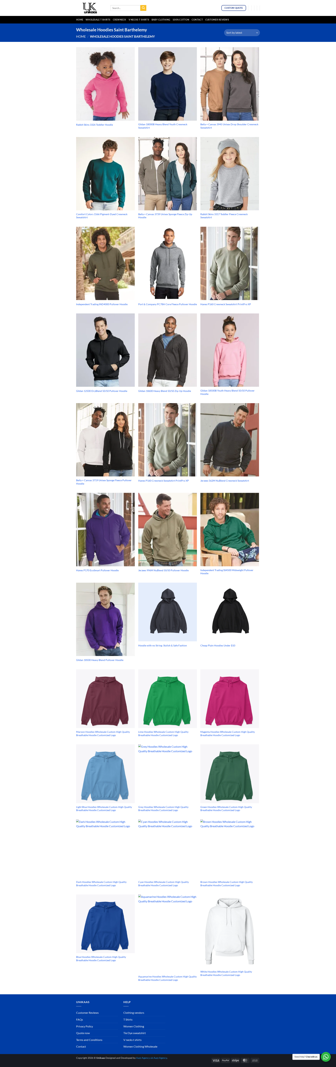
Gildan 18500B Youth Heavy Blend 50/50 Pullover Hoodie (227, 392)
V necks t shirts (132, 1039)
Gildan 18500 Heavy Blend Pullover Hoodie (99, 659)
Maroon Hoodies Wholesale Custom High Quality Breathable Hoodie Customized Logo (103, 733)
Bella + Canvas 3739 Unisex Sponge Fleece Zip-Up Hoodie (165, 216)
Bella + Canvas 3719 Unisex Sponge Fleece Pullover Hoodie (104, 482)
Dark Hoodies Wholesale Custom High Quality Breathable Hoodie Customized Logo (101, 883)
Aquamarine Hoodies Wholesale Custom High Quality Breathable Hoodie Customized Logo (167, 978)
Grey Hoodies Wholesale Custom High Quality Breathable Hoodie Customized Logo (163, 808)
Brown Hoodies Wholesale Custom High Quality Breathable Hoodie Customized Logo (226, 883)
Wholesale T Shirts (98, 19)
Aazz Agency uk (144, 1057)
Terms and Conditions (89, 1039)
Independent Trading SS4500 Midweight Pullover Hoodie (226, 572)
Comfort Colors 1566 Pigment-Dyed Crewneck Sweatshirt (101, 216)
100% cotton (181, 19)
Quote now (83, 1033)
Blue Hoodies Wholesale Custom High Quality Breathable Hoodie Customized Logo (101, 958)
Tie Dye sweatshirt (134, 1033)
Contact (197, 19)
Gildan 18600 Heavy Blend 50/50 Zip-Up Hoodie (164, 390)
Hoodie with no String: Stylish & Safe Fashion (162, 645)
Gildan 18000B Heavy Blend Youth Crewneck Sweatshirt (162, 126)
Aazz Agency (160, 1057)
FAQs (79, 1019)
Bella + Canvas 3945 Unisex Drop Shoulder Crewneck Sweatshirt (229, 126)
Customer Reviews (217, 19)
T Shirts (127, 1019)
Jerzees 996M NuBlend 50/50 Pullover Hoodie (163, 570)
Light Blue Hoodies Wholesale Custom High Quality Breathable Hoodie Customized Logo (104, 808)
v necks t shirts (139, 19)
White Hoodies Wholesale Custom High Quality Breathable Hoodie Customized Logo (226, 973)
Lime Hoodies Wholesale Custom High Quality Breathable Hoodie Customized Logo (163, 733)
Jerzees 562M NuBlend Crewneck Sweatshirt (224, 480)
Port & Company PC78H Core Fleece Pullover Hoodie (167, 304)
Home (79, 19)
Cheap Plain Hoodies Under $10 (217, 645)
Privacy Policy (84, 1026)
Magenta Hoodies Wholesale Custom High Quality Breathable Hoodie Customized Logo (227, 733)
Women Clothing (133, 1026)
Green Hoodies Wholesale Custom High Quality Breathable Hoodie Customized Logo (226, 808)
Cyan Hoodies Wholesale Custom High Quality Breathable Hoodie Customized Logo (163, 883)
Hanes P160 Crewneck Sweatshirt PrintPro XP (225, 304)
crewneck (119, 19)
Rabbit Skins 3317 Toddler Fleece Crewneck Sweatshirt (224, 216)
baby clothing (161, 19)
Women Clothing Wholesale (140, 1046)
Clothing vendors (133, 1012)
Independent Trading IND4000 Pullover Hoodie (102, 304)
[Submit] (143, 8)
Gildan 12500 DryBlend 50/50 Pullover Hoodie (101, 390)
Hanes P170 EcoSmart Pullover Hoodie (97, 570)
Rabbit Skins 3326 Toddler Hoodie (94, 124)
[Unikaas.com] (90, 8)
